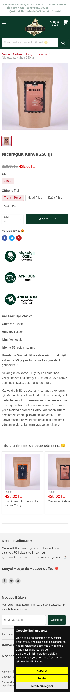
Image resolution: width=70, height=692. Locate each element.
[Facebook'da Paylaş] (4, 238)
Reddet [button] (42, 678)
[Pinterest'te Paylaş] (19, 238)
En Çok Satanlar (37, 54)
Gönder (57, 620)
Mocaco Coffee (12, 54)
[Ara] (63, 42)
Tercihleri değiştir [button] (42, 686)
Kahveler (6, 671)
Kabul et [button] (42, 670)
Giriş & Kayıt (54, 23)
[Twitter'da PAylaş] (12, 238)
